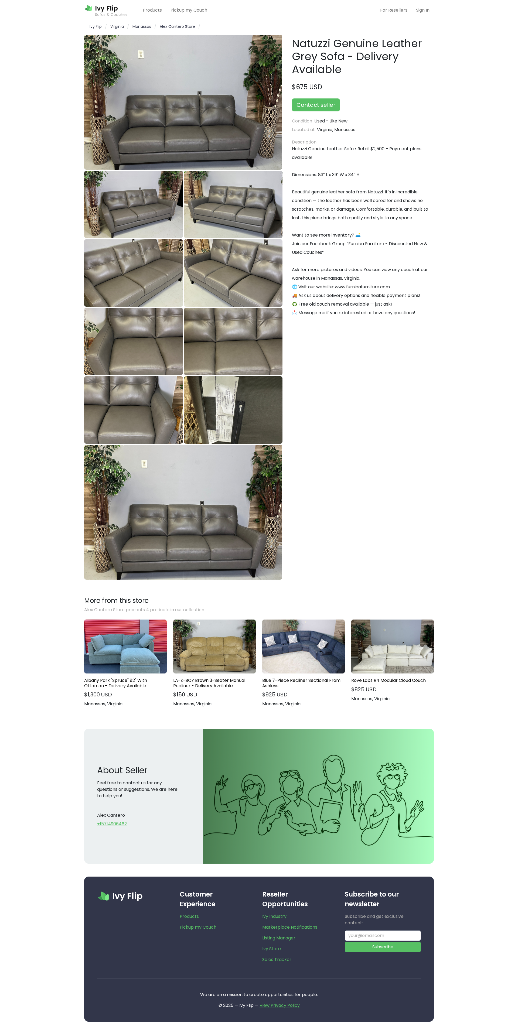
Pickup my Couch (189, 10)
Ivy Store (271, 949)
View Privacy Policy (280, 1005)
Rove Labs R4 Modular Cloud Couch (388, 680)
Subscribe (382, 947)
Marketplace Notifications (289, 927)
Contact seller (316, 105)
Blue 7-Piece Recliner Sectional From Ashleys (301, 683)
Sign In (423, 10)
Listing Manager (278, 938)
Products (152, 10)
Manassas (141, 26)
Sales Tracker (276, 959)
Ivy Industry (274, 916)
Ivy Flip (96, 26)
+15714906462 (112, 824)
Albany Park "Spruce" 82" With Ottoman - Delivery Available (115, 683)
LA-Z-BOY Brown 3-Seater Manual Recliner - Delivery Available (209, 683)
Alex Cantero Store (177, 26)
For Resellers (393, 10)
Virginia (117, 26)
